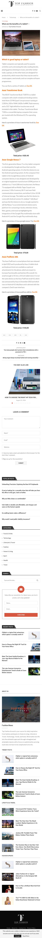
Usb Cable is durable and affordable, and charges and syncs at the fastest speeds (19, 506)
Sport (5, 556)
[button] (3, 386)
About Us (14, 928)
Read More (26, 936)
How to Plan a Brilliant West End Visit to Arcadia (28, 887)
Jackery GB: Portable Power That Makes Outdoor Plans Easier (26, 834)
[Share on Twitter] (18, 343)
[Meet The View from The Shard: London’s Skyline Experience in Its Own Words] (8, 824)
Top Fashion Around (15, 26)
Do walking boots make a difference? (14, 513)
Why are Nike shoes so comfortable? (14, 499)
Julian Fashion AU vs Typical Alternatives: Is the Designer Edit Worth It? (26, 876)
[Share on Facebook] (16, 343)
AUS (4, 335)
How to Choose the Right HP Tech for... (21, 397)
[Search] (40, 11)
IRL (20, 335)
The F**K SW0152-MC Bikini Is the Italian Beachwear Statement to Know (28, 899)
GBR (15, 335)
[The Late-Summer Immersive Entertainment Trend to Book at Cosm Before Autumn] (34, 671)
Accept (17, 936)
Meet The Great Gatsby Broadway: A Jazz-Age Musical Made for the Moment (13, 658)
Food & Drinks (8, 533)
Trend (5, 565)
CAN (10, 335)
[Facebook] (32, 11)
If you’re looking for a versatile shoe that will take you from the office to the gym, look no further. (21, 491)
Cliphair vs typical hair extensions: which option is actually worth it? (13, 633)
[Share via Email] (24, 343)
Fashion (6, 547)
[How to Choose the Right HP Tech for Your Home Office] (21, 382)
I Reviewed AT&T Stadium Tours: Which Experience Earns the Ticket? (27, 810)
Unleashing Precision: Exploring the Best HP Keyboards (20, 484)
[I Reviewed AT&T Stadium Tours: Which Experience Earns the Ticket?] (8, 812)
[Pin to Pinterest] (20, 343)
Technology (12, 17)
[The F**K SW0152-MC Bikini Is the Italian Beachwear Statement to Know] (8, 901)
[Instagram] (34, 11)
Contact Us (22, 928)
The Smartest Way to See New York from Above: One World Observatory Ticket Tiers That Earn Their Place (27, 847)
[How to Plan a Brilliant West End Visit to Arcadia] (8, 889)
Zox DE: (35, 292)
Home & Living (8, 551)
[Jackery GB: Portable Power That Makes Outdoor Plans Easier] (8, 836)
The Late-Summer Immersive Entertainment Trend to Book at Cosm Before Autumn (14, 670)
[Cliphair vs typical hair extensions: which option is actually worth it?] (34, 635)
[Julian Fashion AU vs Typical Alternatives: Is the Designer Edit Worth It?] (8, 877)
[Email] (37, 11)
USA (26, 335)
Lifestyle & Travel (9, 542)
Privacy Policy (31, 928)
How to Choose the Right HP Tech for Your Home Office (14, 645)
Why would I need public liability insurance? (16, 519)
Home (3, 17)
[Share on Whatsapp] (22, 343)
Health (5, 560)
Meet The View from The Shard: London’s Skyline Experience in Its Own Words (26, 823)
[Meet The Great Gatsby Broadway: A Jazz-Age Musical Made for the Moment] (34, 659)
